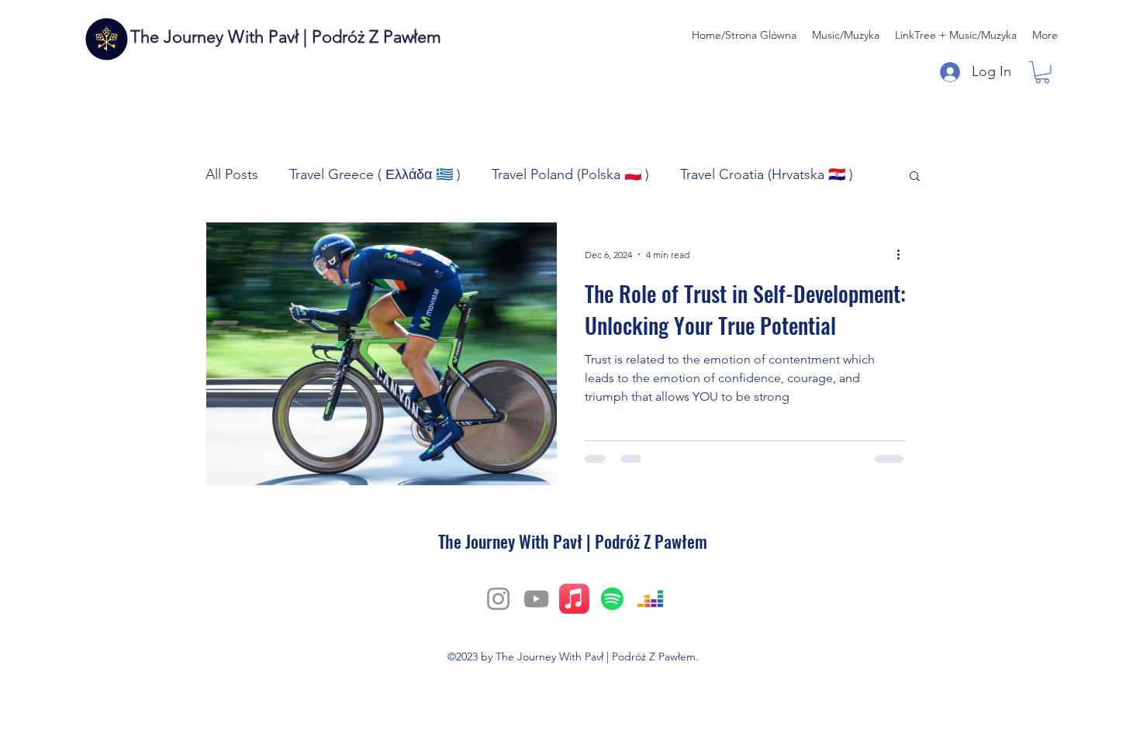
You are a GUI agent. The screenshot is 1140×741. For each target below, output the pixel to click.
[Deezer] (650, 599)
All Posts (232, 174)
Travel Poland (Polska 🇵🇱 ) (570, 174)
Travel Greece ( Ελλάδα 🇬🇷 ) (375, 174)
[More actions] (903, 254)
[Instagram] (498, 599)
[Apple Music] (574, 599)
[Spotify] (612, 599)
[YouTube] (536, 599)
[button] (1042, 72)
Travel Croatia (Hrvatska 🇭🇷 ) (766, 174)
